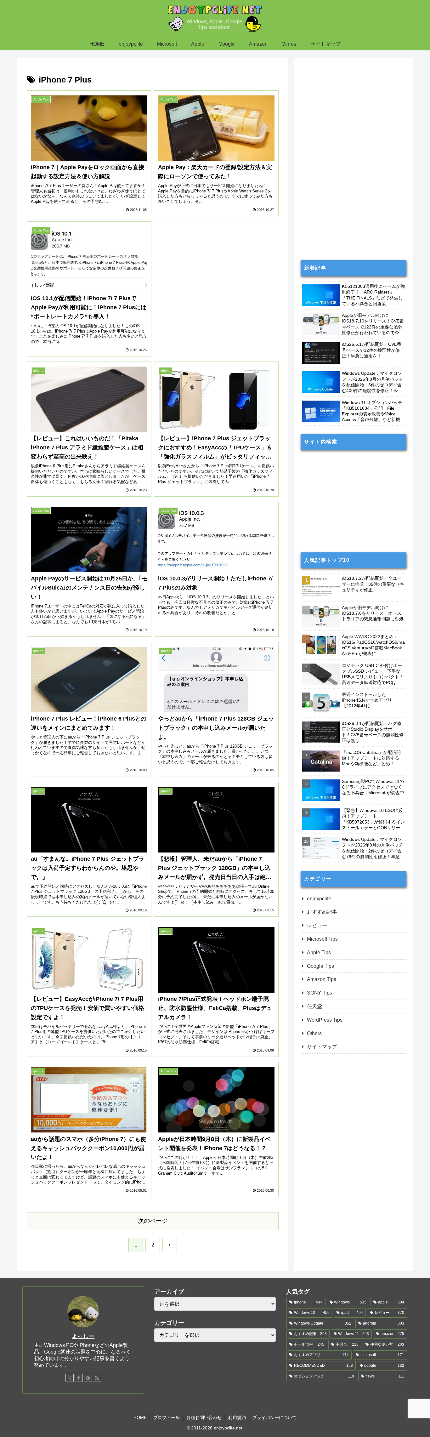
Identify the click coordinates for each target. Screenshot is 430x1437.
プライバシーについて (274, 1417)
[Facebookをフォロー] (79, 1378)
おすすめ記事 (322, 912)
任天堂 (314, 1006)
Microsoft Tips (322, 939)
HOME (140, 1417)
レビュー (317, 925)
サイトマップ (322, 1046)
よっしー (83, 1336)
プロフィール (166, 1417)
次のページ (153, 1220)
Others (314, 1033)
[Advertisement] (216, 273)
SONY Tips (319, 992)
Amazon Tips (321, 979)
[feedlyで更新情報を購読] (88, 1378)
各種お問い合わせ (204, 1417)
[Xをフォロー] (69, 1378)
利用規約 (237, 1417)
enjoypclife (319, 898)
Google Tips (320, 966)
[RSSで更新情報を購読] (97, 1378)
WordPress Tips (324, 1020)
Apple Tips (319, 952)
